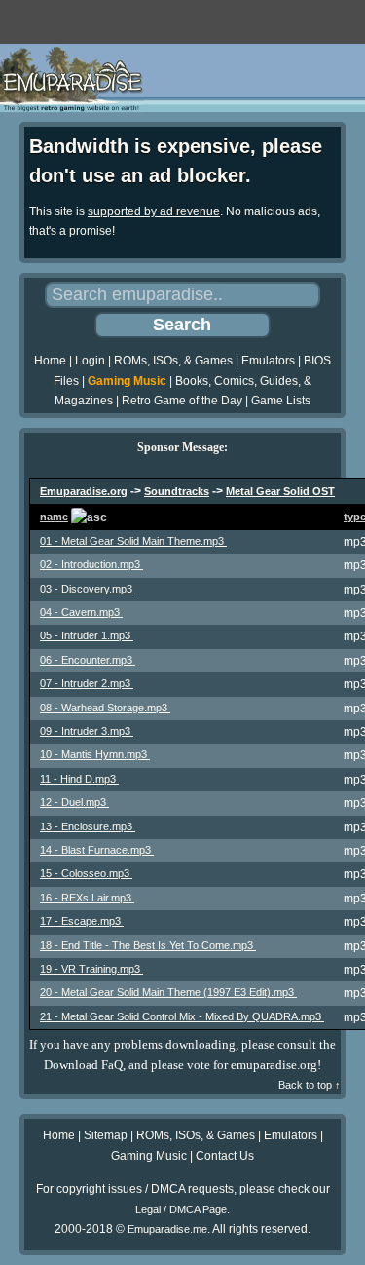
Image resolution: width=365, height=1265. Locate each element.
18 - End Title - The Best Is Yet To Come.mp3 (148, 945)
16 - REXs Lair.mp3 (87, 897)
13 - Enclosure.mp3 (87, 826)
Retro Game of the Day (182, 400)
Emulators (268, 360)
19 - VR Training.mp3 (91, 969)
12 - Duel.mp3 (74, 802)
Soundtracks (176, 491)
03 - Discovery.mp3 (87, 588)
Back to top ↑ (309, 1085)
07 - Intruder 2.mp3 (86, 683)
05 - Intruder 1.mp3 (86, 635)
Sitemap (106, 1135)
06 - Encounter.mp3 (87, 660)
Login (90, 360)
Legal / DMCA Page (181, 1209)
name (54, 516)
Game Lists (280, 400)
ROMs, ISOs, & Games (173, 360)
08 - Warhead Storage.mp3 (105, 707)
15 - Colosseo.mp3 (86, 873)
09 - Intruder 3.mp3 (86, 731)
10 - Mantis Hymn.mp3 (95, 754)
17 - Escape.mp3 (82, 921)
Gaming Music (127, 381)
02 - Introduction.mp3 (91, 564)
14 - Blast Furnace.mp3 (97, 850)
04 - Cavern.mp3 (81, 612)
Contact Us (225, 1156)
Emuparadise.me (167, 1229)
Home (50, 360)
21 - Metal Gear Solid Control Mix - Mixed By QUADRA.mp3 (182, 1016)
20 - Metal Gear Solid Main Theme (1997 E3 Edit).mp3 (168, 992)
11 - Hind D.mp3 (79, 779)
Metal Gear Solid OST (280, 491)
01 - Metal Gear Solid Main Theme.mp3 (133, 541)
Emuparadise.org (84, 491)
